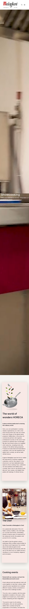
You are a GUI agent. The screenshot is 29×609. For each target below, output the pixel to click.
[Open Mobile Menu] (24, 4)
